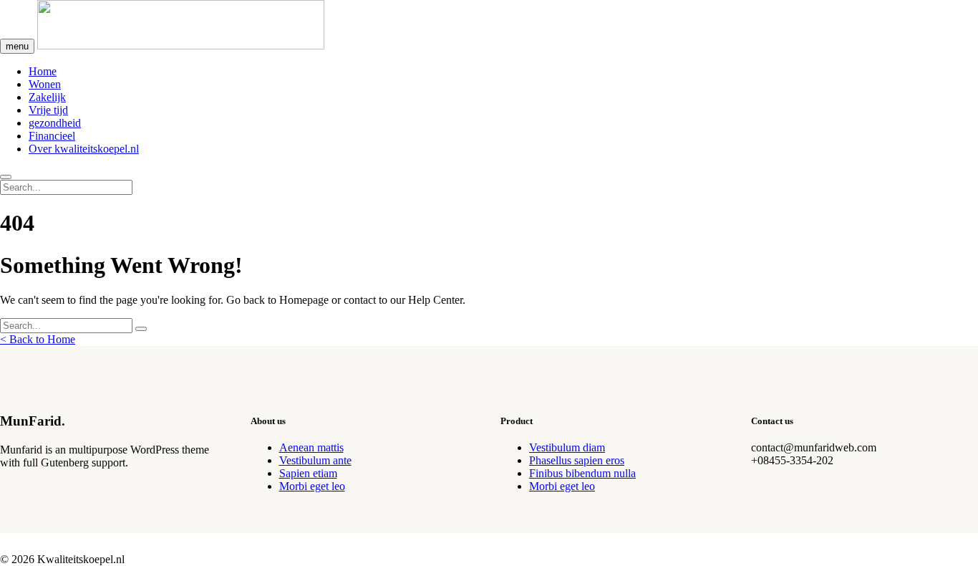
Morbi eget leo (312, 486)
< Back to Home (37, 339)
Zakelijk (47, 97)
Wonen (45, 84)
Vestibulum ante (315, 460)
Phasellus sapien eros (576, 460)
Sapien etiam (308, 473)
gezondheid (55, 123)
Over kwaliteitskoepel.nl (84, 149)
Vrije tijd (48, 110)
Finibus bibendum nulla (582, 473)
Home (43, 71)
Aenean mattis (311, 447)
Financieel (52, 136)
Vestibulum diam (567, 447)
